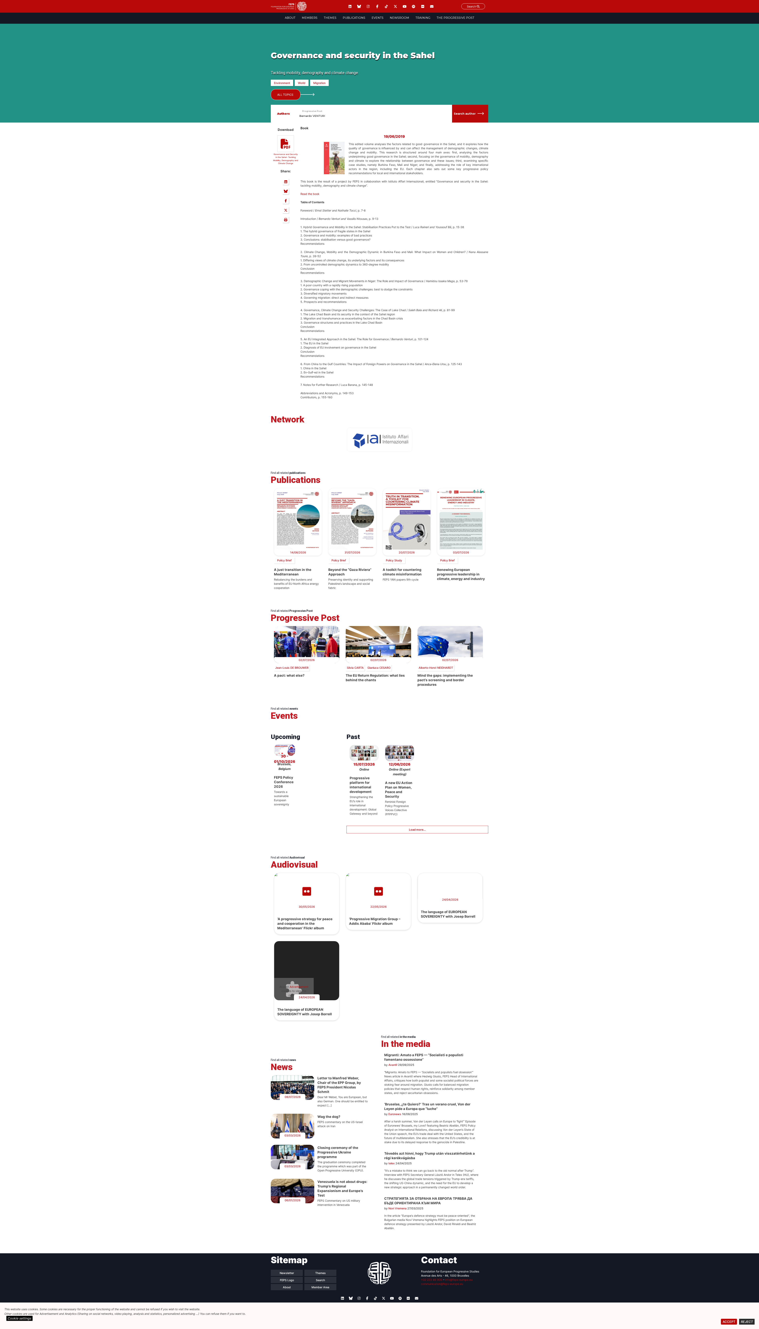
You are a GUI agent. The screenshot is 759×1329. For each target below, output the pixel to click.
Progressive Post (312, 111)
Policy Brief (284, 560)
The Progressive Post (455, 18)
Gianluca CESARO (379, 667)
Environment (282, 83)
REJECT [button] (747, 1322)
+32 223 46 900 (431, 1279)
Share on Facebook (285, 200)
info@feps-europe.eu (458, 1279)
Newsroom (399, 18)
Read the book (309, 194)
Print (285, 219)
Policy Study (394, 560)
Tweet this (285, 210)
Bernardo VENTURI (312, 115)
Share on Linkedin (285, 182)
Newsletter (287, 1273)
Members (309, 18)
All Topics (285, 94)
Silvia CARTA (355, 667)
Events (377, 18)
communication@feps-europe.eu (442, 1284)
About (290, 18)
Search (472, 6)
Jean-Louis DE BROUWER (292, 667)
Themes (330, 18)
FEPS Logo (287, 1280)
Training (422, 18)
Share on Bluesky (285, 191)
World (301, 83)
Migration (319, 83)
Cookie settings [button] (19, 1318)
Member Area (320, 1287)
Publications (354, 18)
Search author (465, 113)
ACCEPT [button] (729, 1322)
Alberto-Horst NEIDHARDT (436, 667)
